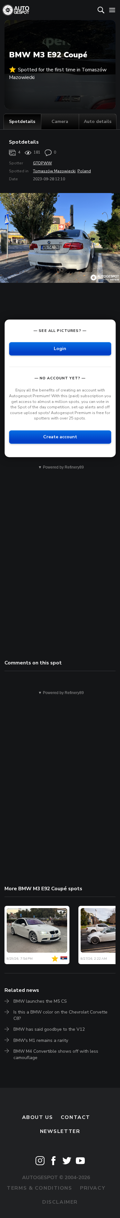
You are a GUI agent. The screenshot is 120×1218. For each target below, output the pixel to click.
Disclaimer (60, 1202)
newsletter (60, 1131)
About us (37, 1117)
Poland (84, 171)
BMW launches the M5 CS (40, 1001)
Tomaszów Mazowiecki (54, 171)
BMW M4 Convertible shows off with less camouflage (55, 1054)
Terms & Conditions (39, 1188)
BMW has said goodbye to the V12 (49, 1029)
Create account (60, 437)
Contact (75, 1117)
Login (60, 349)
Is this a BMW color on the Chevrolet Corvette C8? (60, 1015)
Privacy (92, 1188)
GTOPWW (42, 163)
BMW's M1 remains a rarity (40, 1040)
